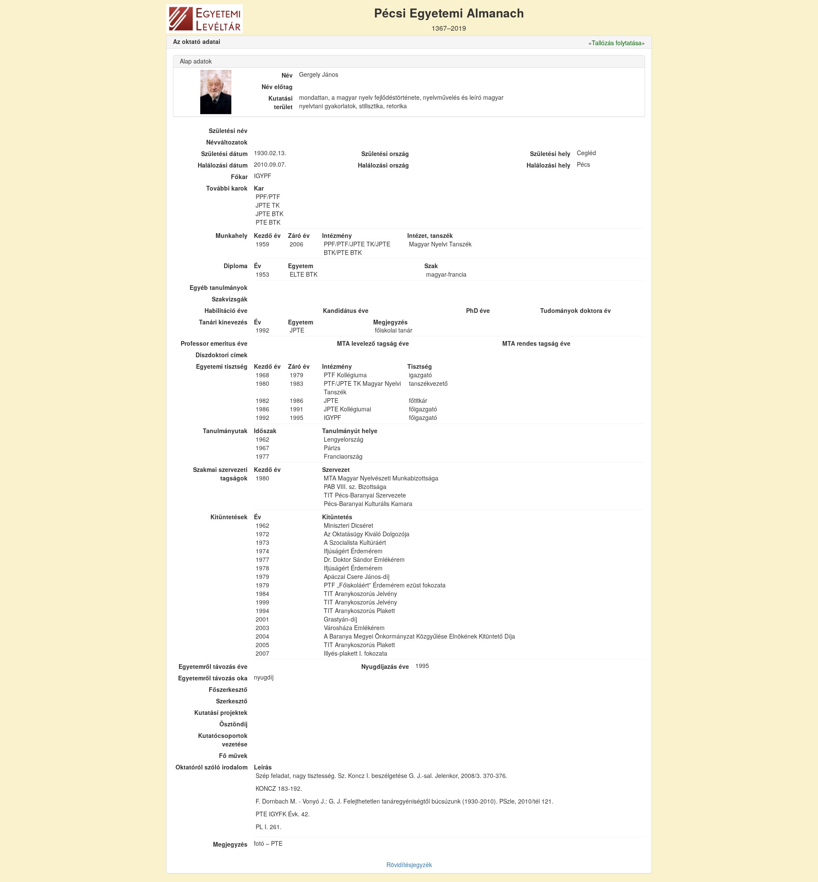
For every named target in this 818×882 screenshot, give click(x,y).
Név (287, 75)
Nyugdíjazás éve (385, 666)
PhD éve (478, 310)
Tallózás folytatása (617, 42)
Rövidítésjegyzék (409, 864)
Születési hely (550, 153)
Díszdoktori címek (222, 354)
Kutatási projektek (221, 712)
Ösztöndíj (233, 724)
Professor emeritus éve (214, 343)
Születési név (228, 130)
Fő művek (233, 755)
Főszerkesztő (228, 689)
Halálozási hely (548, 165)
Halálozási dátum (223, 165)
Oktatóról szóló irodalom (212, 767)
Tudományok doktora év (575, 310)
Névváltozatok (227, 142)
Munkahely (232, 235)
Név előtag (277, 86)
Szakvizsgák (230, 299)
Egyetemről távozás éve (213, 666)
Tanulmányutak (225, 430)
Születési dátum (224, 153)
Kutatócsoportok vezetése (223, 739)
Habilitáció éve (226, 310)
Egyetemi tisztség (222, 366)
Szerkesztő (232, 701)
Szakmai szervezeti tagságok (220, 473)
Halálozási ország (383, 165)
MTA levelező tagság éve (373, 343)
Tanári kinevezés (223, 322)
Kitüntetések (229, 516)
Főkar (239, 176)
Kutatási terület (280, 102)
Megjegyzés (230, 844)
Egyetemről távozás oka (213, 678)
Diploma (236, 265)
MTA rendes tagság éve (536, 343)
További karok (227, 188)
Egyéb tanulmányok (219, 287)
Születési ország (385, 153)
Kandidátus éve (346, 310)
